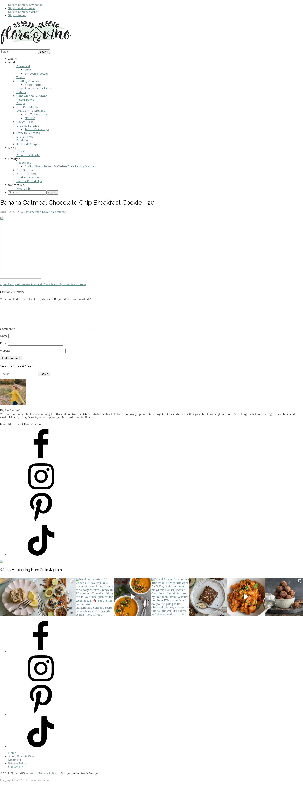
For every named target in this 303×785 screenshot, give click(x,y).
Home (12, 753)
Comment (7, 328)
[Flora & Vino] (36, 44)
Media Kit (14, 760)
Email (3, 343)
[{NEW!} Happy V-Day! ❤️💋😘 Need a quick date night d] (246, 597)
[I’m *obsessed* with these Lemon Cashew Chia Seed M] (19, 597)
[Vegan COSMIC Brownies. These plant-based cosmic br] (208, 597)
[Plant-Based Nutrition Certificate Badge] (1, 562)
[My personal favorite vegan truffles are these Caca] (284, 597)
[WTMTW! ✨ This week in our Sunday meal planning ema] (57, 597)
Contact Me (15, 767)
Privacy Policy (17, 763)
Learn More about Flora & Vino (20, 424)
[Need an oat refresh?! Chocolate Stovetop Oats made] (95, 597)
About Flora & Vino (21, 756)
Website (5, 350)
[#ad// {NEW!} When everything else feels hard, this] (133, 597)
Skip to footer (17, 15)
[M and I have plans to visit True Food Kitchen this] (170, 597)
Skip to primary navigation (25, 4)
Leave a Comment (54, 211)
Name (4, 335)
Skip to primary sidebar (23, 11)
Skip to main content (21, 8)
